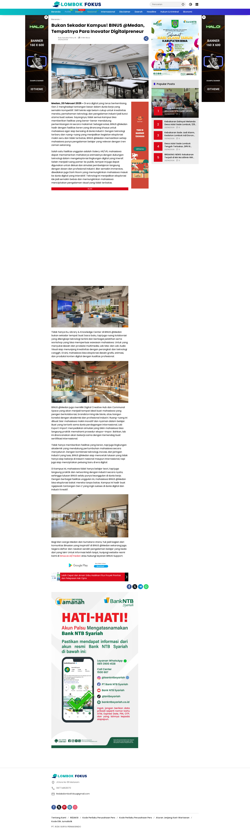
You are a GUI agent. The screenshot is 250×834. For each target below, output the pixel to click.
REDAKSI (74, 817)
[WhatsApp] (146, 586)
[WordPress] (69, 807)
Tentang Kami (58, 817)
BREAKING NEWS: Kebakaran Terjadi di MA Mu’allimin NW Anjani (179, 156)
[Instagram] (75, 807)
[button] (183, 4)
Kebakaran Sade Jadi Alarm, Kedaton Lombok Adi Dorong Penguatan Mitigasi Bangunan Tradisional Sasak (180, 134)
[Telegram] (140, 586)
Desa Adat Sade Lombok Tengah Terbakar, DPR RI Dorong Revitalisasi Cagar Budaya (178, 145)
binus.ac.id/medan (70, 556)
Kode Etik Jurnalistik (61, 821)
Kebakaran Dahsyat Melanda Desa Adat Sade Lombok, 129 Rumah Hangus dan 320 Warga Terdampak (179, 123)
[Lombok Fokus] (76, 4)
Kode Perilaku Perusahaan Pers (98, 817)
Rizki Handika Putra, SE (67, 38)
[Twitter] (134, 586)
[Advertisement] (125, 757)
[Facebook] (129, 586)
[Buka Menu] (197, 4)
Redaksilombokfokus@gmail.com (73, 793)
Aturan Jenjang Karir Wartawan (172, 817)
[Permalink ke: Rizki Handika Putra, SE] (54, 38)
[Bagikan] (146, 38)
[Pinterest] (64, 807)
